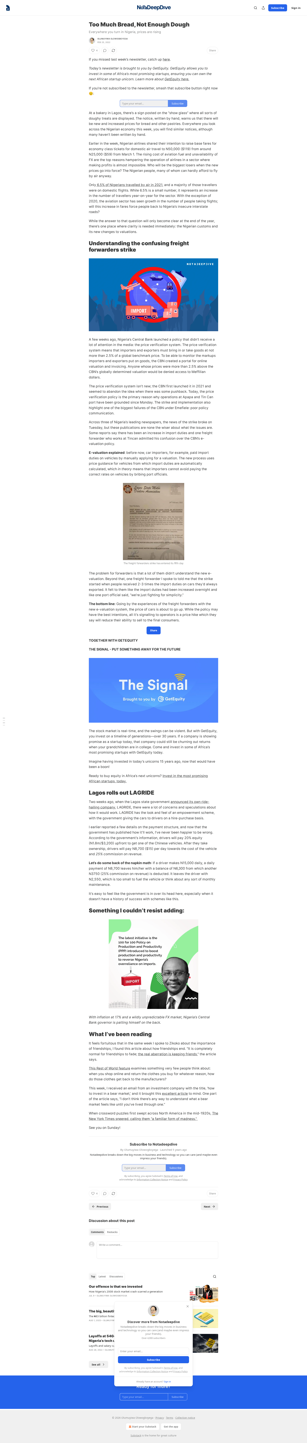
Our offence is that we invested (115, 1287)
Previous (102, 1206)
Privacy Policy (180, 1371)
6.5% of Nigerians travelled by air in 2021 (129, 185)
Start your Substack (144, 1426)
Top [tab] (93, 1276)
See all (96, 1364)
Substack (136, 1435)
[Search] (255, 7)
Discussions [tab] (116, 1276)
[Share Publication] (263, 7)
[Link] (84, 246)
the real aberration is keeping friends (167, 1054)
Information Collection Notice (152, 1371)
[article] (153, 1294)
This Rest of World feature (109, 1068)
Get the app (171, 1426)
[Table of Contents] (3, 721)
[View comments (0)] (104, 50)
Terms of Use (170, 1367)
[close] (187, 1306)
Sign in (296, 8)
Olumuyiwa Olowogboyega (112, 38)
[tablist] (104, 1232)
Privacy (159, 1417)
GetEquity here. (177, 79)
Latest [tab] (102, 1276)
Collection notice (185, 1417)
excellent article (175, 1094)
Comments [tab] (97, 1232)
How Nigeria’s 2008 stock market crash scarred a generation (126, 1291)
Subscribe (277, 8)
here (166, 59)
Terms (169, 1417)
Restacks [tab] (112, 1232)
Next (207, 1206)
